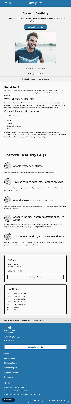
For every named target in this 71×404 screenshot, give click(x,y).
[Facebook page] (5, 382)
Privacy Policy (8, 394)
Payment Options (11, 372)
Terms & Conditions (20, 394)
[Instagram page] (9, 382)
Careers (29, 394)
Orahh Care (37, 394)
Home (6, 354)
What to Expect (10, 368)
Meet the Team (10, 363)
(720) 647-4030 (38, 74)
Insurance (8, 377)
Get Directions (35, 277)
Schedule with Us (35, 27)
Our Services (9, 358)
